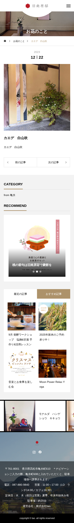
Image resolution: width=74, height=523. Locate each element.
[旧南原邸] (37, 6)
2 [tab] (37, 272)
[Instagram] (34, 452)
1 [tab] (34, 272)
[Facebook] (40, 452)
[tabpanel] (37, 248)
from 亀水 (9, 195)
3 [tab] (40, 272)
